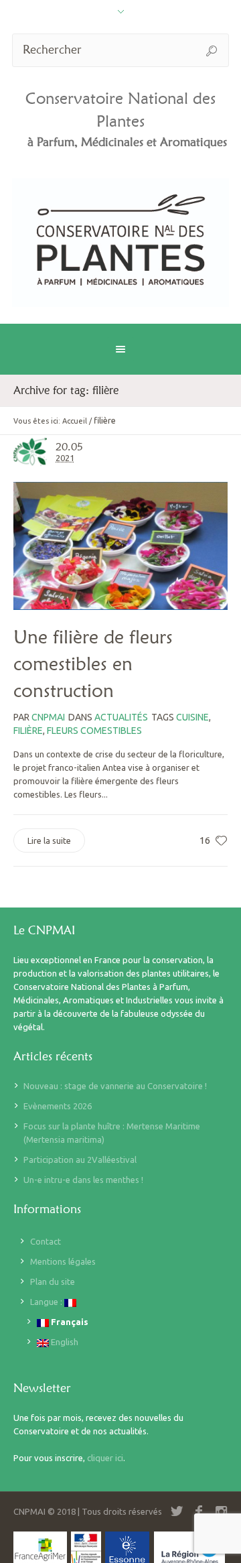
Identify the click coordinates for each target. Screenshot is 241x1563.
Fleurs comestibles (94, 730)
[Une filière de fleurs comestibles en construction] (120, 546)
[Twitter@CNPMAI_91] (176, 1511)
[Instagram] (221, 1511)
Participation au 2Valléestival (80, 1159)
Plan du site (52, 1281)
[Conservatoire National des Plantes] (120, 243)
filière (28, 730)
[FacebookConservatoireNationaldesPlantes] (199, 1511)
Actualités (121, 717)
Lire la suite (49, 840)
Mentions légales (63, 1261)
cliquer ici (105, 1457)
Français (68, 1321)
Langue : (47, 1301)
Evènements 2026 (57, 1106)
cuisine (192, 717)
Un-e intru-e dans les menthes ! (83, 1179)
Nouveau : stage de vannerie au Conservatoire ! (115, 1085)
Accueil (74, 421)
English (63, 1342)
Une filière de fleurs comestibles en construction (93, 663)
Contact (45, 1241)
